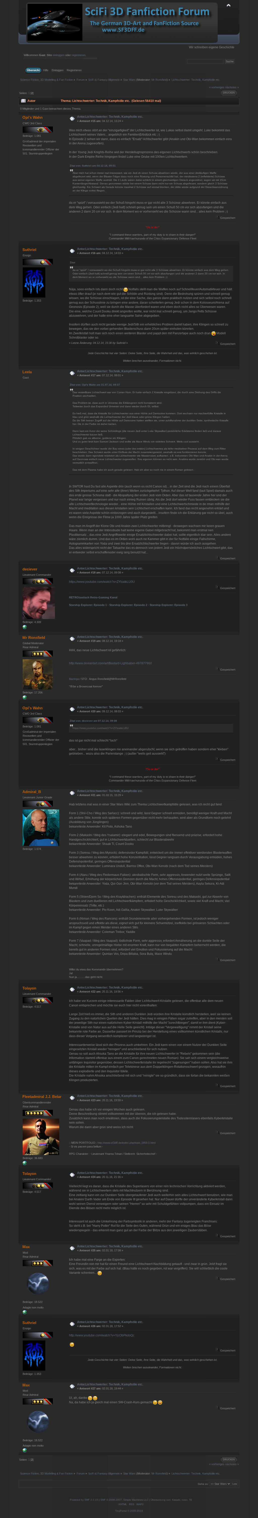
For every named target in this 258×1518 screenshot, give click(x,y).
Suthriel (29, 250)
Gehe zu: (203, 1484)
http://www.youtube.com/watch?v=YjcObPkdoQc (101, 1335)
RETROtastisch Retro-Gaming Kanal (93, 597)
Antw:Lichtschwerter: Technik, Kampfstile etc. (110, 116)
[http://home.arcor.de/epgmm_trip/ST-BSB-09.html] (25, 1313)
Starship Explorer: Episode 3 (168, 604)
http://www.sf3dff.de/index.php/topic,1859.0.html (126, 1142)
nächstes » (232, 87)
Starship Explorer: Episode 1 (88, 604)
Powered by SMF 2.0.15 (84, 1499)
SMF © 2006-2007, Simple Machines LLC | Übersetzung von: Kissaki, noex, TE (146, 1499)
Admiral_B (31, 792)
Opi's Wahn (32, 117)
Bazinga (74, 678)
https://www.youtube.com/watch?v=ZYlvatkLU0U (102, 582)
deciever (29, 569)
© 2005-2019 (135, 1510)
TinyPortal (121, 1510)
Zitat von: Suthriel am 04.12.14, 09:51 (93, 165)
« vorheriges (216, 87)
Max (26, 1247)
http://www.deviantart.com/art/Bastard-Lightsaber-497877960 (110, 663)
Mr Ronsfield (159, 79)
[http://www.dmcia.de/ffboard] (25, 628)
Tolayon (29, 988)
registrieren (78, 55)
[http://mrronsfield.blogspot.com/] (25, 698)
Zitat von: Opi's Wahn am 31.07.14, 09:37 (95, 384)
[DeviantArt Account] (25, 1164)
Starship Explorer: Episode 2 (128, 604)
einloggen (58, 55)
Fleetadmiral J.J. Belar (41, 1096)
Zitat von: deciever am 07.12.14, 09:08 (93, 720)
